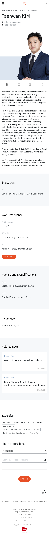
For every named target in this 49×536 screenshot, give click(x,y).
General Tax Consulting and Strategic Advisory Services (21, 429)
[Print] (30, 84)
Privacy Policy (6, 501)
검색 (44, 459)
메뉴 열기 (5, 3)
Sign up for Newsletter (40, 501)
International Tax (8, 426)
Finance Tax (34, 433)
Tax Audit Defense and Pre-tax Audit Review (27, 422)
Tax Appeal (6, 422)
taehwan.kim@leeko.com (13, 22)
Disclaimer (15, 501)
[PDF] (7, 84)
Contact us (29, 501)
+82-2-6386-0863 (10, 25)
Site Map (22, 501)
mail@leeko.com (27, 521)
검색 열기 (43, 3)
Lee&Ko (24, 3)
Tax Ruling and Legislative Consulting (15, 433)
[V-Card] (19, 84)
